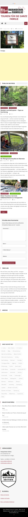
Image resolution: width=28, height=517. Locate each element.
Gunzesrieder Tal (21, 369)
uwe (14, 199)
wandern (3, 387)
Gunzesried (12, 369)
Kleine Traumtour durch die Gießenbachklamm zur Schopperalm (11, 197)
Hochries (20, 372)
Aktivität (3, 351)
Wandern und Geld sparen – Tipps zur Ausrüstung (12, 111)
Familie (11, 366)
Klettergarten (13, 378)
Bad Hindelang (4, 360)
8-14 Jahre (19, 348)
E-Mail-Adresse (7, 250)
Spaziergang (19, 384)
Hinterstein (12, 372)
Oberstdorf (3, 384)
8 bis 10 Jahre (11, 348)
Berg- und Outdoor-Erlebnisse (7, 502)
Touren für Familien (6, 156)
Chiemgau (19, 360)
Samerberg (11, 384)
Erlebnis (20, 363)
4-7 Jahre (3, 348)
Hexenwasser (4, 372)
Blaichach (12, 360)
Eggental (14, 363)
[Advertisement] (14, 67)
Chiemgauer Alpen (5, 363)
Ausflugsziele (4, 153)
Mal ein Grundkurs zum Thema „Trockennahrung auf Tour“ (14, 414)
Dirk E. (11, 114)
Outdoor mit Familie (5, 498)
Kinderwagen (18, 375)
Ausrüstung (4, 108)
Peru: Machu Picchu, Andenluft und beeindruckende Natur (14, 407)
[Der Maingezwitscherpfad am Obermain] (14, 141)
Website (5, 256)
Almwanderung (16, 351)
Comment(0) (20, 28)
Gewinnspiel (18, 366)
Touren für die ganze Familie (14, 17)
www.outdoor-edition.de (6, 461)
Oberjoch (18, 381)
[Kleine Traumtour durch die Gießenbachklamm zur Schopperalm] (14, 186)
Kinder (10, 375)
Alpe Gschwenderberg (6, 354)
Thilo (13, 28)
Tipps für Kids (13, 108)
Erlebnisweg (4, 366)
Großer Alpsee (4, 369)
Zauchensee (20, 393)
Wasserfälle (4, 393)
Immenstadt (4, 375)
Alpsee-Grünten (17, 354)
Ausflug (16, 357)
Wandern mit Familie (12, 387)
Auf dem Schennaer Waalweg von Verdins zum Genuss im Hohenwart (14, 421)
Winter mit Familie (5, 495)
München (3, 381)
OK (14, 514)
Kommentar (6, 228)
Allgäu (9, 351)
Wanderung (16, 390)
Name (4, 243)
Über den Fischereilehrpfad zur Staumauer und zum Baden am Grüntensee (5, 212)
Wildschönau (12, 393)
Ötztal (2, 396)
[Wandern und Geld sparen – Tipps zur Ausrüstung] (14, 96)
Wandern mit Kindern (6, 390)
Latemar (21, 378)
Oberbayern (10, 381)
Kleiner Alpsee (4, 378)
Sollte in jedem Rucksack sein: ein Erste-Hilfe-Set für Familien (14, 428)
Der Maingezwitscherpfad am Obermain (13, 159)
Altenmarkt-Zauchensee (7, 357)
